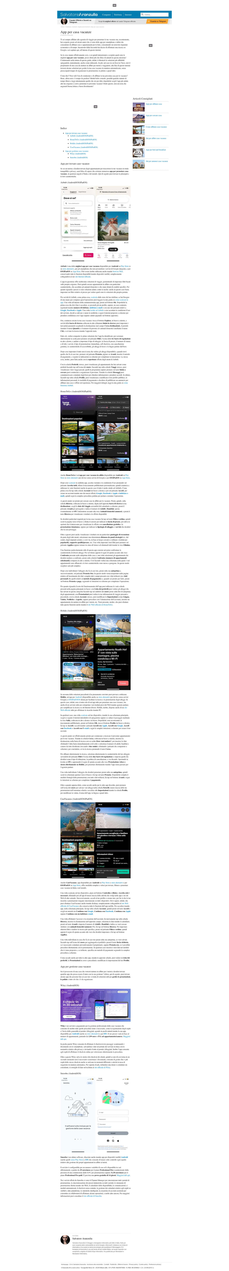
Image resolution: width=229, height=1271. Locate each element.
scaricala (94, 297)
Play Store (125, 266)
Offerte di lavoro (123, 1264)
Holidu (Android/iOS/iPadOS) (81, 143)
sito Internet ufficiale (83, 276)
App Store (77, 271)
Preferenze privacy (155, 1264)
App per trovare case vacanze (76, 133)
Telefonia (118, 14)
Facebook (71, 310)
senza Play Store (77, 1159)
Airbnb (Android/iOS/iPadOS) (81, 135)
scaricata (84, 715)
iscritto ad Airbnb (96, 310)
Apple (79, 310)
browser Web (118, 271)
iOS (105, 1033)
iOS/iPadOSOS (74, 699)
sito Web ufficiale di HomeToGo (100, 604)
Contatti (106, 1264)
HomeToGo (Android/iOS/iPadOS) (83, 139)
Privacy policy (133, 1264)
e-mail (86, 728)
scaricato (72, 482)
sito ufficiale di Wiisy (102, 1067)
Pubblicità (113, 1264)
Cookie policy (143, 1264)
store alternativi (68, 268)
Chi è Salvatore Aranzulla (77, 1264)
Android (78, 697)
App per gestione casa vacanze (76, 151)
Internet (128, 14)
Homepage (64, 1264)
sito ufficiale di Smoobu (92, 1196)
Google (63, 310)
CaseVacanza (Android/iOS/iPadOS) (84, 147)
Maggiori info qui (123, 1175)
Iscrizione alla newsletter (95, 1264)
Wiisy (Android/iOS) (78, 153)
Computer (106, 14)
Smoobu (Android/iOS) (79, 157)
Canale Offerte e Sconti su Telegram (80, 21)
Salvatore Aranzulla (67, 35)
